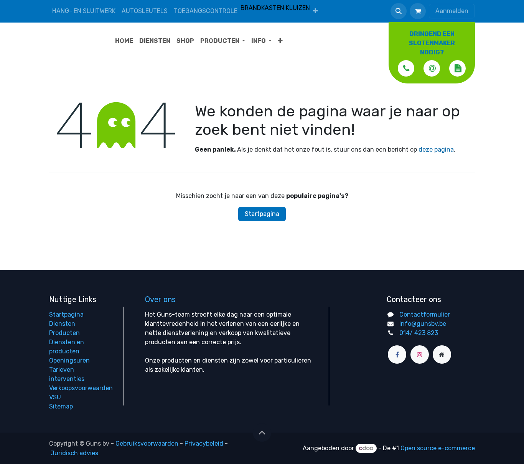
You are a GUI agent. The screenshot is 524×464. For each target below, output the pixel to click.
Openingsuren (69, 360)
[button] (399, 11)
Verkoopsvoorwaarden (81, 388)
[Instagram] (419, 354)
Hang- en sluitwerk (83, 11)
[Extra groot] (442, 354)
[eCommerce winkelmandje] (418, 11)
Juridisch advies (74, 453)
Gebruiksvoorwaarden (146, 443)
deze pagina (436, 149)
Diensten (62, 323)
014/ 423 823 (418, 333)
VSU (55, 397)
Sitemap (61, 406)
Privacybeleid (204, 443)
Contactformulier (424, 314)
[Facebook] (397, 354)
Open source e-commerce (437, 448)
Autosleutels (145, 11)
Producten (64, 333)
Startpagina (262, 213)
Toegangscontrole (205, 11)
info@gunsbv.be (422, 323)
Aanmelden (451, 11)
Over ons (160, 299)
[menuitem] (315, 11)
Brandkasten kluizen (275, 7)
